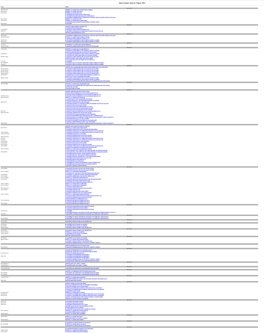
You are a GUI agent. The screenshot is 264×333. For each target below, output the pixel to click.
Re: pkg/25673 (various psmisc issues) (74, 186)
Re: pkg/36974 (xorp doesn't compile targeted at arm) (77, 180)
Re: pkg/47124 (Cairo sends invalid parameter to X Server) (79, 106)
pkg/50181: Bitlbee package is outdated (74, 307)
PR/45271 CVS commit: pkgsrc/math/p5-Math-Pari (77, 194)
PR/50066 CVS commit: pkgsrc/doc (73, 12)
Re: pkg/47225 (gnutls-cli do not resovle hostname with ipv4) (79, 108)
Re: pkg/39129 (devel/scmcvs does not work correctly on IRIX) (79, 170)
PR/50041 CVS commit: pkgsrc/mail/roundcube (76, 330)
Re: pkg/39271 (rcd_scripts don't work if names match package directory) (82, 173)
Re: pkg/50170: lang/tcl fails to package (74, 301)
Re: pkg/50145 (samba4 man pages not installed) (76, 207)
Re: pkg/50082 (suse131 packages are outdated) (76, 224)
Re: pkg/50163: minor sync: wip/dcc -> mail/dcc (76, 265)
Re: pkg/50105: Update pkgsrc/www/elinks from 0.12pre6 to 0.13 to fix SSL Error (84, 31)
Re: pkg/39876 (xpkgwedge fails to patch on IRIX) (77, 191)
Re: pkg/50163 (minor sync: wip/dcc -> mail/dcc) (76, 318)
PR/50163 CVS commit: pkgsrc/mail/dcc (74, 319)
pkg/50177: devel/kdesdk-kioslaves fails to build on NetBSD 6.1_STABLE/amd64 (84, 296)
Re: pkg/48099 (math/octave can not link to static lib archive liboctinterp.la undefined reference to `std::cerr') (90, 212)
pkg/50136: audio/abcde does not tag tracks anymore (77, 91)
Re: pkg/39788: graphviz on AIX (72, 189)
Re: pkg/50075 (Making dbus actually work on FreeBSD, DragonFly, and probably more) (86, 278)
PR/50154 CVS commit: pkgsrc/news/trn (74, 253)
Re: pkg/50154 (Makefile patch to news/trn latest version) (78, 250)
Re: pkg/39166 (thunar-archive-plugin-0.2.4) (75, 159)
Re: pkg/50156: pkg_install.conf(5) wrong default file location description (82, 268)
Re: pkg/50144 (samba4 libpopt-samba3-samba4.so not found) (79, 206)
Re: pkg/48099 (68, 210)
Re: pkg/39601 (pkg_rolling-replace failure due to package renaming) (81, 55)
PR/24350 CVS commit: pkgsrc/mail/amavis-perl (76, 177)
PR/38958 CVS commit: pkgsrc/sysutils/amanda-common (78, 148)
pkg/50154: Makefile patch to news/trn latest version (77, 245)
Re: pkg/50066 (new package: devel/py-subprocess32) (77, 14)
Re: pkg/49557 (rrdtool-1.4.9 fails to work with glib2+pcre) (78, 241)
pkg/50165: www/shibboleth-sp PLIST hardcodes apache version (80, 271)
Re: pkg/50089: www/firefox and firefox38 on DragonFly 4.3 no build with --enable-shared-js (86, 213)
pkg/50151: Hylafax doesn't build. (73, 234)
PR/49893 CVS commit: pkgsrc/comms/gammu (76, 20)
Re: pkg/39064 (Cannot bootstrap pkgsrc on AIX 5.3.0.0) (78, 157)
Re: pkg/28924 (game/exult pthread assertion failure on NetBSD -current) (82, 21)
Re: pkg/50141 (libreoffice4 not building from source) (77, 201)
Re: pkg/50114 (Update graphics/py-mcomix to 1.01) (77, 38)
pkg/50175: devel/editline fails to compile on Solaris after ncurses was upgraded (83, 287)
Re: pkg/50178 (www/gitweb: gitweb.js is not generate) (77, 322)
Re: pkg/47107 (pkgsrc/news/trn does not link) (76, 105)
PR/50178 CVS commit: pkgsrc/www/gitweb (75, 324)
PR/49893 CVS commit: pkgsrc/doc (73, 18)
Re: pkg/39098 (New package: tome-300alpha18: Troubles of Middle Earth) (82, 162)
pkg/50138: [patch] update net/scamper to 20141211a (77, 126)
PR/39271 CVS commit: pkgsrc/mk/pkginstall (75, 171)
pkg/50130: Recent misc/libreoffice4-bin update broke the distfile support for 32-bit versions (86, 67)
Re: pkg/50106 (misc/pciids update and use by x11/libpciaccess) (79, 15)
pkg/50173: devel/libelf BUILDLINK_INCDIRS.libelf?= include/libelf (81, 284)
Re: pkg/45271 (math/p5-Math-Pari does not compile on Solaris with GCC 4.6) (83, 195)
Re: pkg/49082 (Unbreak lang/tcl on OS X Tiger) (76, 304)
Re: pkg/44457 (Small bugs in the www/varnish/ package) (78, 192)
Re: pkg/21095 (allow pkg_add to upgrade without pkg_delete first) (80, 154)
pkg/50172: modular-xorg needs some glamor (75, 283)
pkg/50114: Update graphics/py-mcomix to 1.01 (76, 26)
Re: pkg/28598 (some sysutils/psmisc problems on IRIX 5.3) (79, 182)
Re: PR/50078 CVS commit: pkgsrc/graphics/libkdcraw (78, 44)
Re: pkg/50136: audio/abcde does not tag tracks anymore (78, 112)
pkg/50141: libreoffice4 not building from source (76, 198)
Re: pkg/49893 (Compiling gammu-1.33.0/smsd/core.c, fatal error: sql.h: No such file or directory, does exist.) (90, 17)
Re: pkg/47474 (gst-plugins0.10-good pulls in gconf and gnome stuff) (81, 120)
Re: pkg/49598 (68, 61)
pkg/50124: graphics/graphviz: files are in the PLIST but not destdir (81, 52)
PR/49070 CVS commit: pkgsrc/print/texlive (75, 277)
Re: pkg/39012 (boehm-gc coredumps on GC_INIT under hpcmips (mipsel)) (82, 156)
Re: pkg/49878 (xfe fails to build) (72, 290)
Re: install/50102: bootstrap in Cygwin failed (75, 133)
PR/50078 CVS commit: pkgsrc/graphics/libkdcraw (77, 49)
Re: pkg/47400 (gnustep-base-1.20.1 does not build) (77, 118)
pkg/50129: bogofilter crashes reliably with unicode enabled (79, 58)
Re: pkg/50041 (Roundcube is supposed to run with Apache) (79, 328)
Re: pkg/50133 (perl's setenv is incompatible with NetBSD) (78, 99)
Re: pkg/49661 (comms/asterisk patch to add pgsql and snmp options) (81, 129)
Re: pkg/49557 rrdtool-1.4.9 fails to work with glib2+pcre (78, 221)
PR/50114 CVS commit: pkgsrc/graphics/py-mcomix (77, 37)
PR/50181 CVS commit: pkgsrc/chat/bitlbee (75, 313)
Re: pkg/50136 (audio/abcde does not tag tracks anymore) (78, 135)
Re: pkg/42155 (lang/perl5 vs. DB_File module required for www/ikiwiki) (82, 100)
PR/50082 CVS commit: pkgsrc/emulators (75, 231)
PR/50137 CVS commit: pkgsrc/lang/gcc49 (75, 97)
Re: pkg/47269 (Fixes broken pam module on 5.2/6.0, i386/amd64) (80, 114)
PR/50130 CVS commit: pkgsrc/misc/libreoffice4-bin (77, 83)
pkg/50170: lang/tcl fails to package (73, 280)
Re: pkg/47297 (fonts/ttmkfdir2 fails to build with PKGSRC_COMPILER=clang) (84, 115)
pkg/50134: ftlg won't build (71, 86)
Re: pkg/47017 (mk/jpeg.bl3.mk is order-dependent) (77, 102)
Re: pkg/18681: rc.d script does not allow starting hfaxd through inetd (81, 174)
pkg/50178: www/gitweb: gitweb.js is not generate (76, 298)
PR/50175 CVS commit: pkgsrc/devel (73, 316)
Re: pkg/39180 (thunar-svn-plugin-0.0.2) (74, 160)
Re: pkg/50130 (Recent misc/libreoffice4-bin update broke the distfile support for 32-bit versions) (87, 80)
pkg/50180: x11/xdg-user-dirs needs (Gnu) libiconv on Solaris (79, 305)
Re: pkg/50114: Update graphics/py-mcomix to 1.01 (77, 29)
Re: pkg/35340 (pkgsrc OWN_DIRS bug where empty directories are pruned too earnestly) (86, 150)
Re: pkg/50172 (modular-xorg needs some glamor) (76, 286)
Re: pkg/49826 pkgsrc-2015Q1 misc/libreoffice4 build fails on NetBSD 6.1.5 (82, 74)
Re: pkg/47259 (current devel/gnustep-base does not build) (78, 109)
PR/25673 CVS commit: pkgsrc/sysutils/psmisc (76, 183)
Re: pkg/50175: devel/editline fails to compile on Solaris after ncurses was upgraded (84, 293)
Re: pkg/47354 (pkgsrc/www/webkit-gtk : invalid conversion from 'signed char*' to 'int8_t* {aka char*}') (89, 117)
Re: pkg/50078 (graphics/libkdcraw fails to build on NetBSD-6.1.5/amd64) (82, 40)
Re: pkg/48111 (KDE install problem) (73, 27)
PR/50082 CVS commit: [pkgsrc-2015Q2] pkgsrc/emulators (79, 9)
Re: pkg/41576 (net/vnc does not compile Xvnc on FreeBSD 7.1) (80, 59)
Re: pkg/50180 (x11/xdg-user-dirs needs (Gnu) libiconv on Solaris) (80, 309)
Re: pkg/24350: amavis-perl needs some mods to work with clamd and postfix (83, 179)
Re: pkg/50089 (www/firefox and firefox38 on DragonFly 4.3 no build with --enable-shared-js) (87, 216)
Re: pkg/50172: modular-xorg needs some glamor (76, 331)
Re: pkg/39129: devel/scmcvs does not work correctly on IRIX (79, 168)
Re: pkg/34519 (68, 23)
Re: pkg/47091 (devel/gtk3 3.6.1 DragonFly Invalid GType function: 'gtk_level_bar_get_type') (87, 103)
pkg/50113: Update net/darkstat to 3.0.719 (75, 32)
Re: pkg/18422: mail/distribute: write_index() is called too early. (80, 176)
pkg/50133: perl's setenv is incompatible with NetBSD (77, 76)
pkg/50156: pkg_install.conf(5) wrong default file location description (81, 251)
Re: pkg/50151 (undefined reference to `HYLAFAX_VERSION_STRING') (82, 242)
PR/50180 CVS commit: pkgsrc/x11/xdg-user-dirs (76, 310)
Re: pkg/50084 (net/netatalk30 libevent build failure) (77, 254)
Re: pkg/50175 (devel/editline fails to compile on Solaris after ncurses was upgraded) (84, 289)
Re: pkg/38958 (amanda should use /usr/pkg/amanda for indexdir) (80, 153)
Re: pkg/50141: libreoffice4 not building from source (77, 200)
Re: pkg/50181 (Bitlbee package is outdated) (75, 312)
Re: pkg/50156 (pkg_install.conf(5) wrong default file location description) (82, 260)
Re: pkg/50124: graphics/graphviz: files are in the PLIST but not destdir (82, 46)
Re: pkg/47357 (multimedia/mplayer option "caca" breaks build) (80, 121)
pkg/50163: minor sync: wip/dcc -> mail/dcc (75, 263)
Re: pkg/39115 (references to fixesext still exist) (76, 165)
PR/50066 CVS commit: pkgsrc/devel (73, 11)
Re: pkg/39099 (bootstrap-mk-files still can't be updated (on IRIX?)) (81, 163)
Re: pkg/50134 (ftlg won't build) (72, 88)
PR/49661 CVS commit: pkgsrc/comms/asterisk (76, 127)
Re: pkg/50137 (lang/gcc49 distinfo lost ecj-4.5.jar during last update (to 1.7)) (83, 94)
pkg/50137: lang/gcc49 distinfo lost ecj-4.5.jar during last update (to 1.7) (81, 92)
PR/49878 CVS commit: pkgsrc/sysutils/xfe (75, 292)
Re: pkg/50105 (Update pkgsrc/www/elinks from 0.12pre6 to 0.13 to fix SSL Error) (84, 130)
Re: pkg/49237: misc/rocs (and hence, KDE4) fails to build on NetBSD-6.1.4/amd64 (84, 62)
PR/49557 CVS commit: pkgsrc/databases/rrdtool (76, 239)
